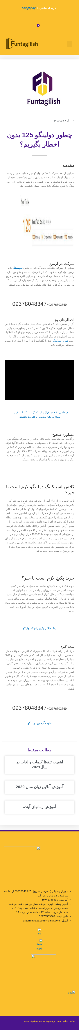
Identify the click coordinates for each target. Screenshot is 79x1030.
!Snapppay (29, 8)
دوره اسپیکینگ (60, 340)
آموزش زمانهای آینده (39, 807)
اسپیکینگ (18, 268)
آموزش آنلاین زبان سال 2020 (39, 787)
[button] (69, 44)
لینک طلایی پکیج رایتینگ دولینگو (39, 628)
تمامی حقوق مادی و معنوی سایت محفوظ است (49, 1021)
